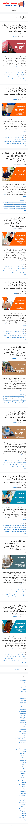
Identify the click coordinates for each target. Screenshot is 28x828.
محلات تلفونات (22, 795)
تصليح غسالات (22, 720)
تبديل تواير (23, 700)
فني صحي (23, 775)
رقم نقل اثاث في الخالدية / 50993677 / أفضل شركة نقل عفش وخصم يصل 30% (15, 351)
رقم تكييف (23, 746)
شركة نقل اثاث (20, 72)
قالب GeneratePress (8, 826)
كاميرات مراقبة (22, 784)
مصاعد (24, 797)
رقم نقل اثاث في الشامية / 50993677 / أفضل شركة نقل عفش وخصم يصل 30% (15, 221)
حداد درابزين (23, 729)
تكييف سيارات (23, 722)
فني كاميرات (23, 777)
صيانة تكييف (23, 757)
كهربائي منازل (23, 791)
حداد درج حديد (22, 731)
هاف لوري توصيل (7, 76)
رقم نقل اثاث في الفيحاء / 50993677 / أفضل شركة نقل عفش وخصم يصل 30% (14, 286)
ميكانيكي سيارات (22, 808)
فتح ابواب (24, 762)
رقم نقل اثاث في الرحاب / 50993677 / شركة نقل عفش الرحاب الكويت (14, 29)
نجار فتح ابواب (22, 811)
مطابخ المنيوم (23, 800)
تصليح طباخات (22, 718)
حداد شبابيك (23, 735)
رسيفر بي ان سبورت (21, 744)
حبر (25, 724)
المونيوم (24, 689)
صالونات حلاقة (22, 755)
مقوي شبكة (23, 804)
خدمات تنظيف (22, 742)
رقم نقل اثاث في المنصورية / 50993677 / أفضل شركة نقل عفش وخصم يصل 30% (14, 609)
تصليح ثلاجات (23, 713)
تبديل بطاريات (23, 698)
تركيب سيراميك (22, 704)
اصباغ (25, 684)
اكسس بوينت (23, 687)
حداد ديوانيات (23, 733)
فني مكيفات (23, 782)
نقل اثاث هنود (9, 74)
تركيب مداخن (23, 706)
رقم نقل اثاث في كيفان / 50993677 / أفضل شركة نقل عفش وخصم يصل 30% (14, 157)
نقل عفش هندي (15, 76)
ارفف (25, 682)
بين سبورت (23, 695)
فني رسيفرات (23, 771)
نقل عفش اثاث (22, 817)
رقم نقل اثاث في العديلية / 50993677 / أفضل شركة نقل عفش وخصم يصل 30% (14, 415)
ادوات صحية (23, 680)
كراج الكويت (23, 786)
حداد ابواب (23, 726)
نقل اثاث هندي (16, 74)
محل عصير (23, 793)
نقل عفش (23, 815)
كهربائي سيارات (22, 788)
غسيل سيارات (23, 760)
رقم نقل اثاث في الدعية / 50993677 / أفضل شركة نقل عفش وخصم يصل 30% (14, 480)
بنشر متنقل (23, 691)
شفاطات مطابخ (22, 753)
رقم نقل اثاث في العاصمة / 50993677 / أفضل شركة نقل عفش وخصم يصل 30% (15, 544)
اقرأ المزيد (15, 66)
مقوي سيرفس (22, 802)
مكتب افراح (23, 806)
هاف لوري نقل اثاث (14, 78)
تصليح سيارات (23, 715)
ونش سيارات (23, 819)
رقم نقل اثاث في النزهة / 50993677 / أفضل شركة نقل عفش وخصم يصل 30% (14, 92)
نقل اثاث (22, 70)
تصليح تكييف (23, 709)
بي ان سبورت (23, 693)
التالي (17, 669)
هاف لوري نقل (22, 78)
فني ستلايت (23, 773)
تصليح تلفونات (22, 711)
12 (20, 669)
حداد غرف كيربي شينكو (20, 737)
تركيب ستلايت (23, 702)
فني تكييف (23, 769)
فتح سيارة (23, 764)
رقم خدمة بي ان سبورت (20, 749)
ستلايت (24, 751)
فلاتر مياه (24, 766)
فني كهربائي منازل (22, 780)
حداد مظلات (23, 740)
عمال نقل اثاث (13, 72)
